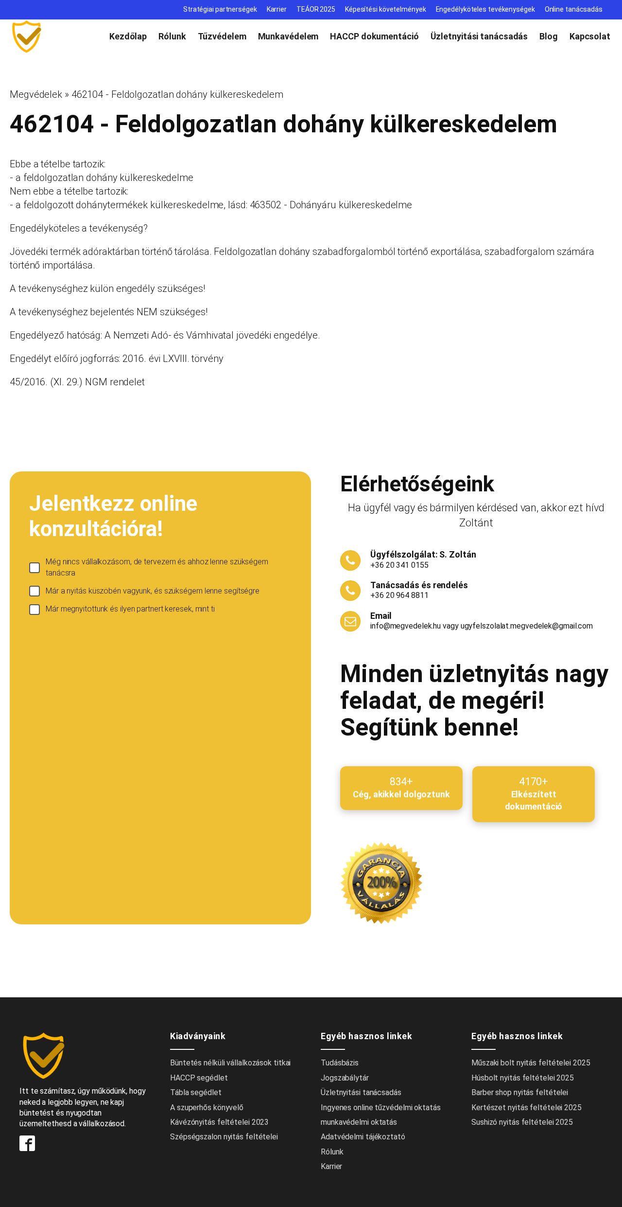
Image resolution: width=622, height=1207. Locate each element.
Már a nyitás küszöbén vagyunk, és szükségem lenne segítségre (152, 590)
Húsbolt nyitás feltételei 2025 (522, 1077)
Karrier (277, 9)
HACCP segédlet (199, 1077)
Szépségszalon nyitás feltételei (224, 1136)
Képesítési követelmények (385, 9)
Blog (548, 36)
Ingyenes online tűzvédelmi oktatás (382, 1107)
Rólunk (172, 36)
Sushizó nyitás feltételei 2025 (522, 1122)
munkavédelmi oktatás (359, 1122)
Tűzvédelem (222, 36)
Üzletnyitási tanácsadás (479, 36)
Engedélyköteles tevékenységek (485, 9)
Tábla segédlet (196, 1092)
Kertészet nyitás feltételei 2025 (526, 1107)
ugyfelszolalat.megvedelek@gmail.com (527, 626)
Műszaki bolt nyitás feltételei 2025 (530, 1062)
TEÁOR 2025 (315, 9)
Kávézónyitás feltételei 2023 (219, 1122)
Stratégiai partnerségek (220, 9)
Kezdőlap (128, 36)
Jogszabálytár (345, 1077)
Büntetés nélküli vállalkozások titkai (230, 1062)
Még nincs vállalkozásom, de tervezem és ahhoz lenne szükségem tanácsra (157, 567)
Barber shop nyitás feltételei (519, 1092)
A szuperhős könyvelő (206, 1107)
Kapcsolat (590, 36)
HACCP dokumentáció (374, 36)
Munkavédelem (288, 36)
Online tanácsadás (574, 9)
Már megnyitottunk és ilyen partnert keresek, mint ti (130, 608)
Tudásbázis (340, 1062)
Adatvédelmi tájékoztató (363, 1136)
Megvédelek (36, 94)
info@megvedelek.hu (405, 626)
